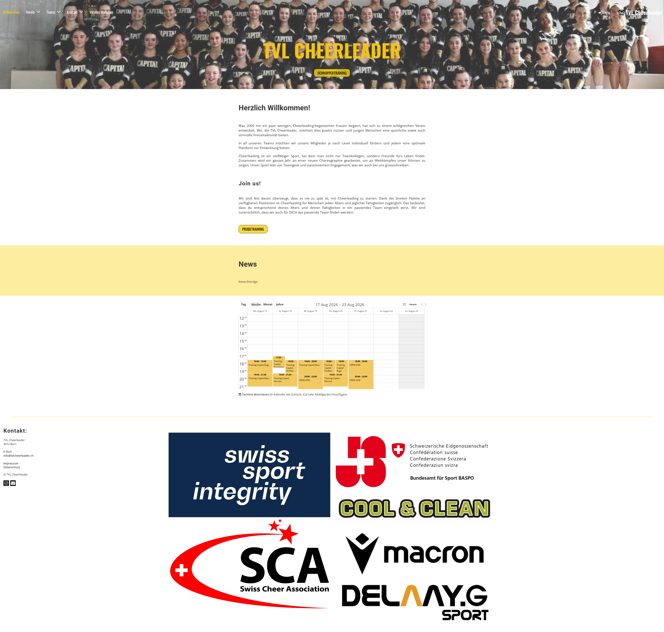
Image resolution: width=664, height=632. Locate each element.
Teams (51, 12)
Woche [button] (255, 304)
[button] (422, 304)
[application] (333, 346)
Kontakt (72, 12)
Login (606, 12)
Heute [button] (413, 304)
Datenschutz (11, 467)
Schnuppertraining (332, 73)
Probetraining (253, 229)
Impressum (10, 463)
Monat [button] (267, 304)
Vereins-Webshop (101, 12)
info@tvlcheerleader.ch (18, 456)
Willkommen (11, 12)
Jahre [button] (279, 304)
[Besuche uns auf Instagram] (6, 483)
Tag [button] (243, 304)
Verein (30, 12)
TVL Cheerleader (644, 12)
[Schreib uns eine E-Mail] (13, 483)
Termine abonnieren (255, 394)
